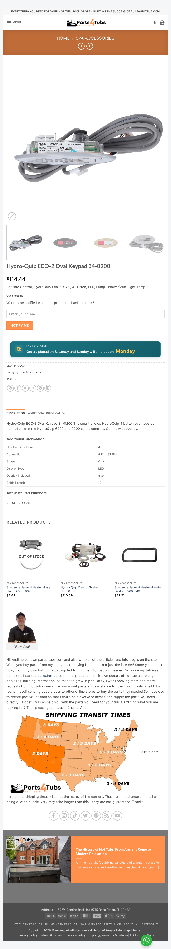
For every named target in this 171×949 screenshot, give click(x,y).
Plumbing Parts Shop (61, 924)
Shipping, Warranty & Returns (108, 935)
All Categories (147, 924)
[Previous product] (89, 46)
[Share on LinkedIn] (47, 388)
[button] (13, 22)
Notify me (20, 326)
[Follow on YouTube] (117, 816)
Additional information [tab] (47, 413)
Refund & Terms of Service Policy (63, 935)
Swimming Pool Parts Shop (100, 924)
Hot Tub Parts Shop (27, 924)
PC (14, 378)
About (128, 924)
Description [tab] (15, 413)
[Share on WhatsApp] (10, 388)
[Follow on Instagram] (64, 816)
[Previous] (15, 142)
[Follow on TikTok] (75, 816)
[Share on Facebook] (17, 388)
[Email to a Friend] (32, 388)
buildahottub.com (51, 675)
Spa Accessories (95, 38)
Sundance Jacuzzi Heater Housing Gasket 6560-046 (138, 589)
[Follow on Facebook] (54, 816)
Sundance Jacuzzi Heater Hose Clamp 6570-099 (28, 589)
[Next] (156, 142)
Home (63, 38)
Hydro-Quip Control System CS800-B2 (80, 589)
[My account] (155, 22)
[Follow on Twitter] (86, 816)
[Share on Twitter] (25, 388)
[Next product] (81, 46)
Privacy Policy (28, 935)
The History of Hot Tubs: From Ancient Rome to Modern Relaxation (113, 851)
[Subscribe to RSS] (107, 816)
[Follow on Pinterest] (96, 816)
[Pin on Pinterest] (40, 388)
